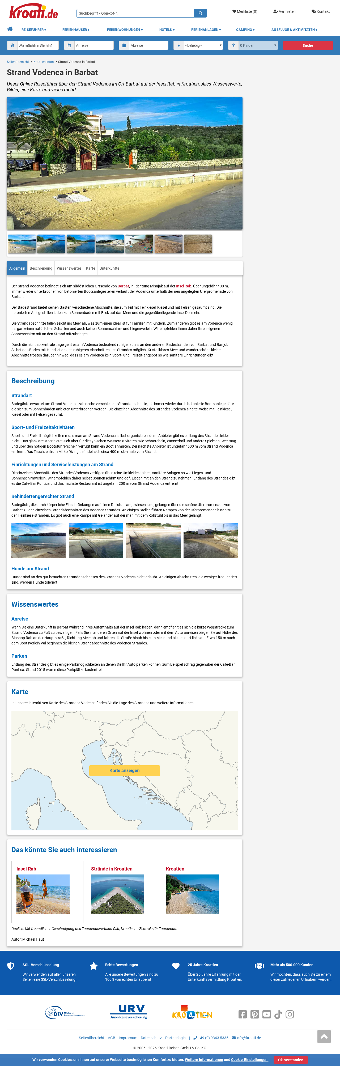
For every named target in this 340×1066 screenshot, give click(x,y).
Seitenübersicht (18, 62)
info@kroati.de (248, 1038)
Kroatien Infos (43, 62)
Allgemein (17, 268)
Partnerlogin (175, 1038)
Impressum (128, 1038)
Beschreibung (41, 268)
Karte (90, 268)
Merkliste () (246, 11)
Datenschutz (151, 1038)
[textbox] (37, 45)
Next (236, 244)
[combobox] (33, 45)
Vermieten (287, 11)
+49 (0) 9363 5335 (212, 1038)
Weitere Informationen (204, 1059)
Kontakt (323, 11)
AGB (111, 1038)
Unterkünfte (109, 268)
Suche (308, 45)
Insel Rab (183, 286)
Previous (13, 244)
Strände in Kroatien (112, 869)
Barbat (123, 286)
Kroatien (175, 869)
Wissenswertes (69, 268)
